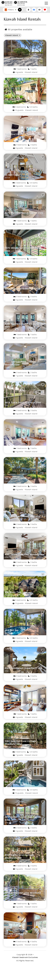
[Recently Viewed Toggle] (39, 10)
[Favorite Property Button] (42, 43)
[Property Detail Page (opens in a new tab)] (25, 53)
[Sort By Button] (28, 10)
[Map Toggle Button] (20, 10)
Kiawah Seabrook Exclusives (25, 957)
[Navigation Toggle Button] (46, 3)
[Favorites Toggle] (45, 10)
